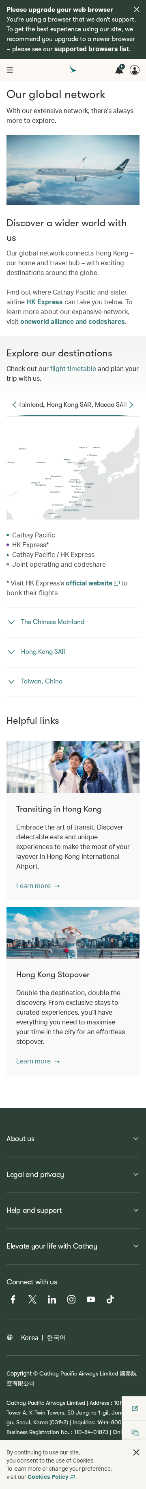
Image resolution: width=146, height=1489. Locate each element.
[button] (38, 886)
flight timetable (73, 368)
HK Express (44, 301)
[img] (137, 9)
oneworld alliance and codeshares (72, 321)
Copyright (19, 1373)
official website (90, 583)
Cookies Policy (48, 1476)
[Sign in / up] (135, 70)
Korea (30, 1337)
